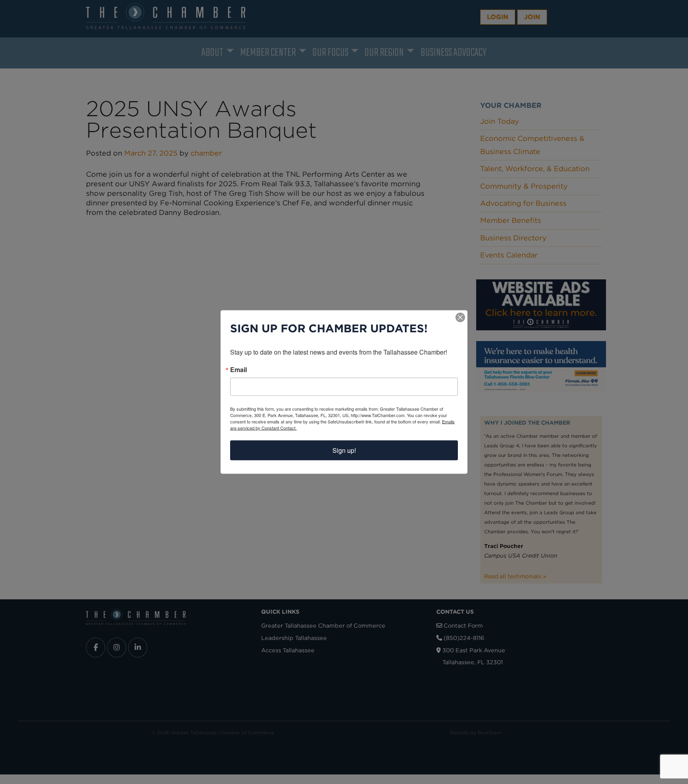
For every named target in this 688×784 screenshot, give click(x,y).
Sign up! (344, 450)
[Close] (460, 317)
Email (238, 370)
